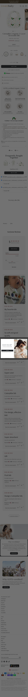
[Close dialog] (26, 339)
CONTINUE (7, 350)
